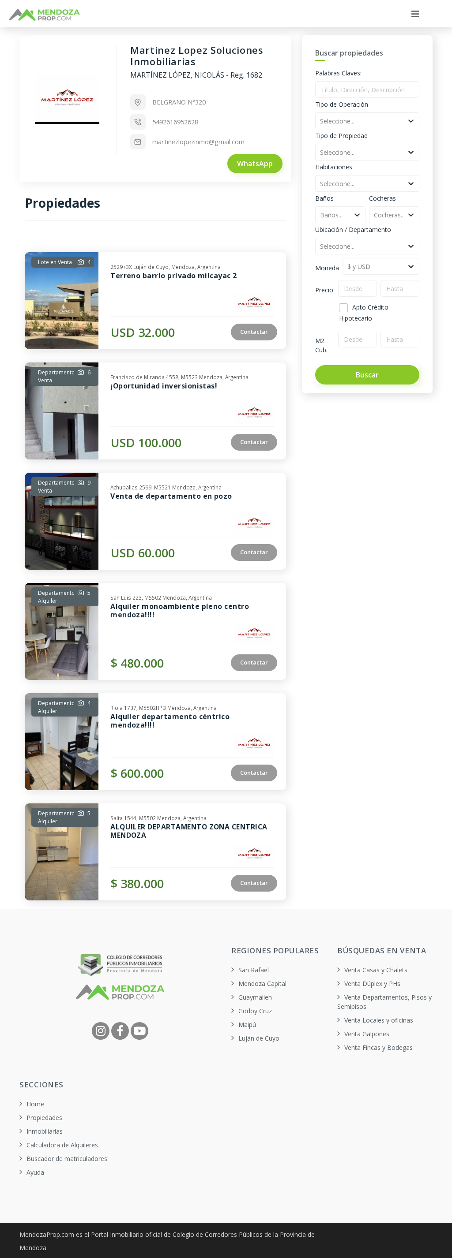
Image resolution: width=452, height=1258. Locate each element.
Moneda (327, 268)
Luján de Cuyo (258, 1038)
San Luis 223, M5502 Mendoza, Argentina (161, 596)
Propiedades (44, 1117)
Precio (324, 290)
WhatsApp (255, 163)
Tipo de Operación (341, 104)
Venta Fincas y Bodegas (378, 1047)
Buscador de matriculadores (66, 1158)
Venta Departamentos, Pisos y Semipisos (384, 1002)
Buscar (367, 375)
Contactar (254, 332)
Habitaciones (333, 167)
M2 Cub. (321, 345)
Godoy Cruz (255, 1011)
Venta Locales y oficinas (378, 1020)
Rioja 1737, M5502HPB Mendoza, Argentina (163, 706)
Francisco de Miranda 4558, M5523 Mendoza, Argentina (179, 376)
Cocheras (382, 198)
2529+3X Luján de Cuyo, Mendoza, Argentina (165, 266)
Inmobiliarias (44, 1131)
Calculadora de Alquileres (62, 1145)
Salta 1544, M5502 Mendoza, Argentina (158, 817)
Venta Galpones (366, 1034)
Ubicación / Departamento (353, 229)
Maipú (247, 1024)
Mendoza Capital (262, 983)
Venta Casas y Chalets (375, 970)
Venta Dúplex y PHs (372, 983)
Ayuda (35, 1172)
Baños (324, 198)
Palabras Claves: (338, 73)
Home (35, 1104)
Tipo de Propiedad (341, 135)
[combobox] (321, 121)
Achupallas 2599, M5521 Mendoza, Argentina (166, 486)
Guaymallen (255, 997)
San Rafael (253, 970)
